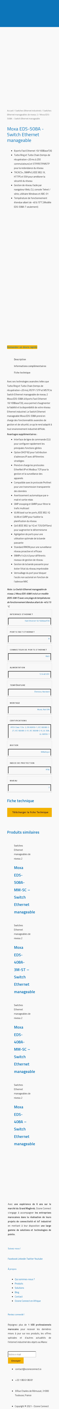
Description (20, 359)
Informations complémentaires (30, 366)
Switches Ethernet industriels (28, 110)
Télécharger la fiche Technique (30, 812)
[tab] (33, 359)
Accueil (10, 110)
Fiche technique (22, 372)
